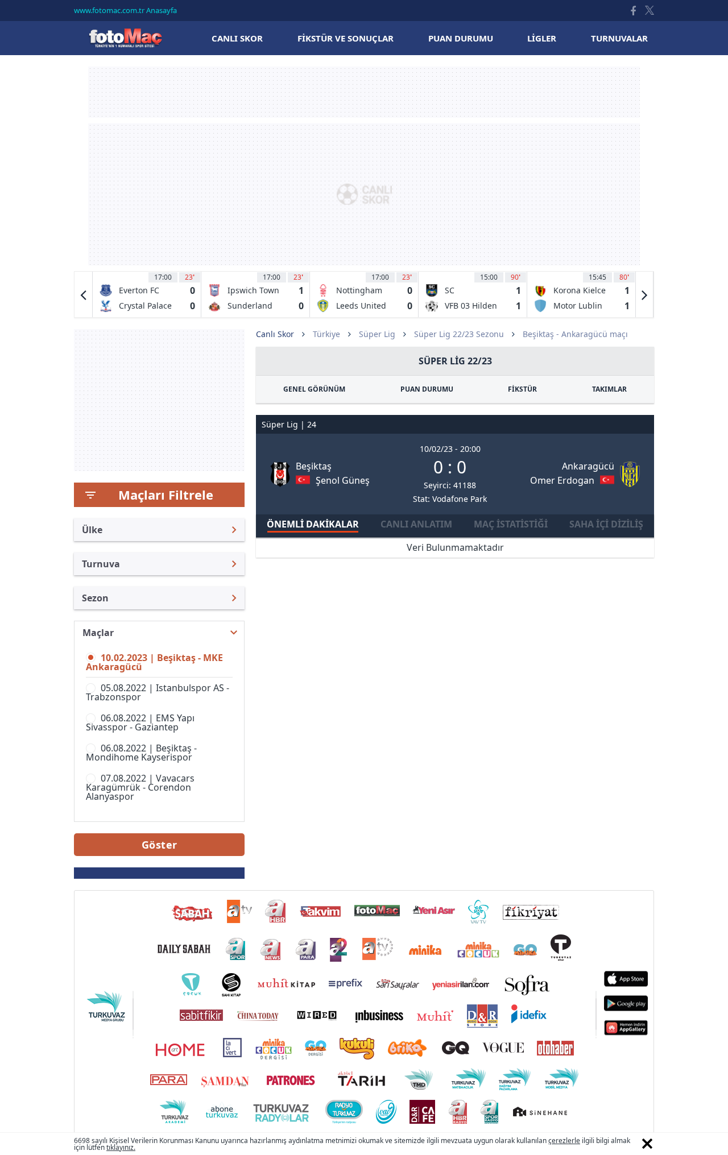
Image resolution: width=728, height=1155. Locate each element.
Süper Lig (377, 334)
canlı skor (237, 38)
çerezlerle (564, 1140)
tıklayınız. (120, 1147)
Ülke (92, 530)
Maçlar (98, 632)
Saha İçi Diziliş (606, 524)
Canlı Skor (125, 37)
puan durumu (460, 38)
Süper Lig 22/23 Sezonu (459, 334)
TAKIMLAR (609, 389)
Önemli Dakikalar (313, 524)
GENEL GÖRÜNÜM (314, 389)
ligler (541, 38)
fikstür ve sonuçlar (345, 38)
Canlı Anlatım (416, 524)
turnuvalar (619, 38)
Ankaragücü (588, 466)
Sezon (95, 598)
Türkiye (326, 334)
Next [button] (644, 294)
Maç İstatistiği (511, 524)
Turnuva (101, 564)
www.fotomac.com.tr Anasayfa (125, 10)
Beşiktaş (314, 466)
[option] (147, 294)
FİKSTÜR (522, 389)
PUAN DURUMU (426, 389)
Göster (159, 844)
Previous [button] (84, 294)
